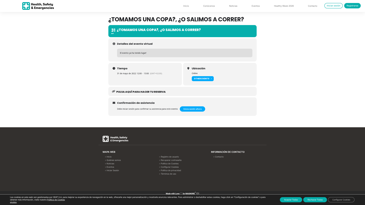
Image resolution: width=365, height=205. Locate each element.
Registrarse (352, 5)
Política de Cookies (56, 199)
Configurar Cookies (341, 199)
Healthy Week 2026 (284, 6)
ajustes (13, 202)
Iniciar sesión (333, 5)
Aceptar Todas (291, 199)
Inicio (186, 6)
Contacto (312, 6)
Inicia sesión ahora (192, 109)
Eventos (256, 6)
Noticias (233, 6)
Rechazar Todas (315, 199)
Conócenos (209, 6)
